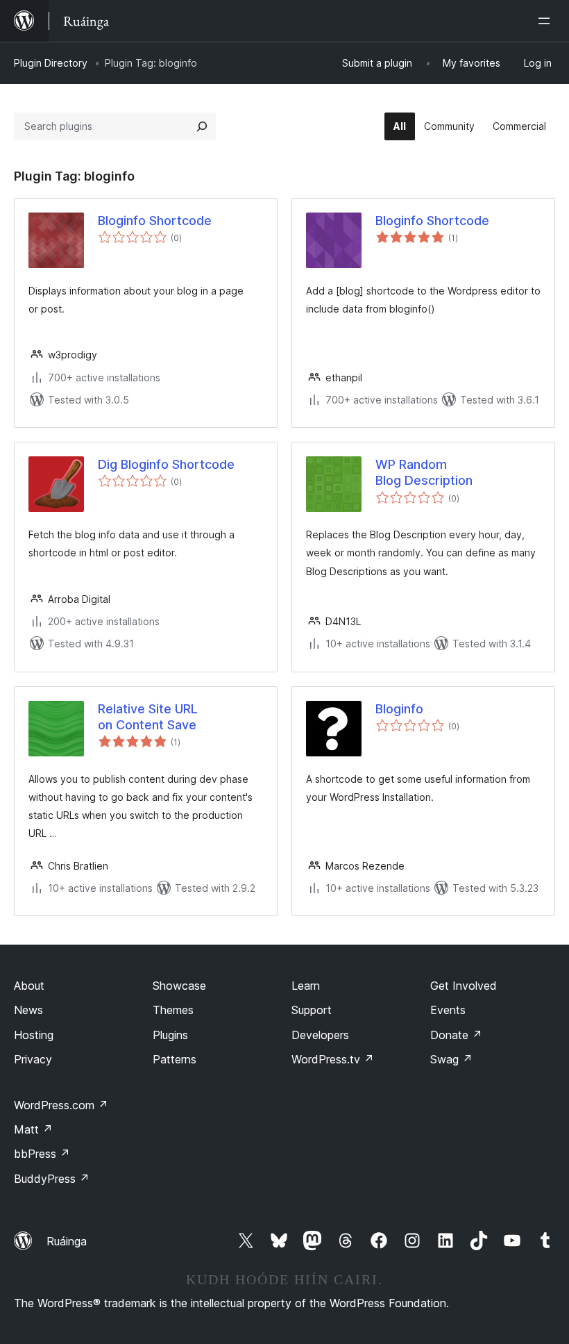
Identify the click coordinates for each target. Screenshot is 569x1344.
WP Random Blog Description (424, 472)
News (28, 1010)
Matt (33, 1129)
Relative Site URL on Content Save (148, 717)
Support (311, 1010)
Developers (320, 1035)
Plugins (170, 1035)
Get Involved (463, 986)
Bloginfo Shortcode (155, 220)
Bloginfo (399, 709)
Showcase (179, 986)
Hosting (33, 1035)
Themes (173, 1010)
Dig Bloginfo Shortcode (166, 464)
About (29, 986)
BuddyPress (52, 1179)
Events (448, 1010)
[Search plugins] (202, 126)
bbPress (42, 1154)
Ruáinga (66, 1241)
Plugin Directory (50, 63)
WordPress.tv (332, 1059)
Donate (456, 1035)
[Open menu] (547, 21)
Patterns (174, 1059)
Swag (451, 1059)
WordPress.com (61, 1105)
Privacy (33, 1059)
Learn (305, 986)
